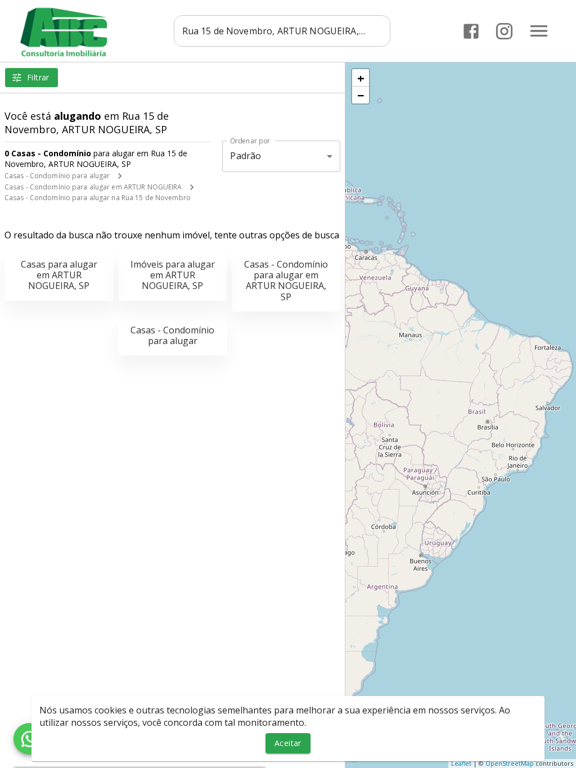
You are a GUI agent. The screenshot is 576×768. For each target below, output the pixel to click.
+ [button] (360, 77)
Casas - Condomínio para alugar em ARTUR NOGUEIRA (93, 187)
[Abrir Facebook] (471, 31)
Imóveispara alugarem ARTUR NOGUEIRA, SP (172, 275)
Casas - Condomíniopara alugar (172, 335)
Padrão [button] (245, 156)
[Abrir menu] (539, 31)
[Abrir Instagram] (504, 31)
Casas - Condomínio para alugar (57, 175)
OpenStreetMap (509, 763)
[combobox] (282, 31)
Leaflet (461, 763)
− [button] (360, 95)
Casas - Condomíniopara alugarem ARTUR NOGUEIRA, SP (286, 280)
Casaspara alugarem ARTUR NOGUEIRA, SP (59, 275)
